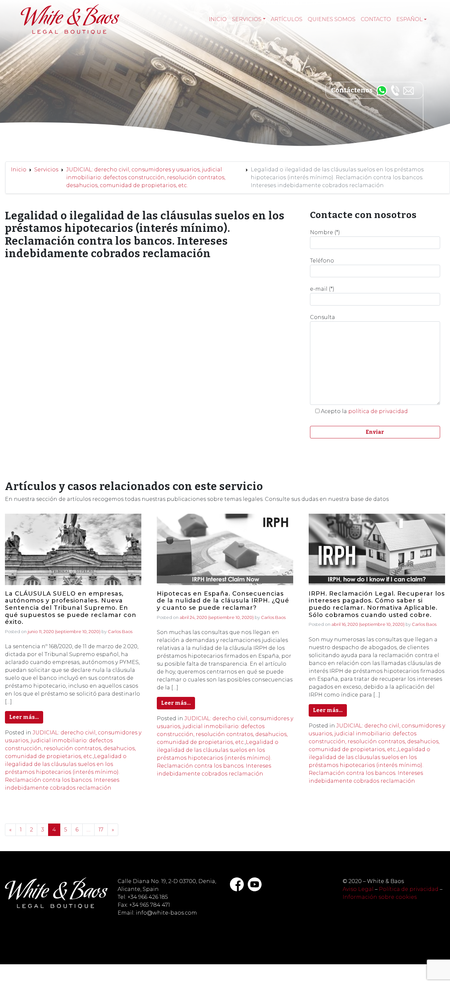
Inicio (218, 19)
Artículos (286, 19)
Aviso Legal (358, 889)
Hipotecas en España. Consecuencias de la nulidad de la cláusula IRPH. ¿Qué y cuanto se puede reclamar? (223, 600)
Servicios (247, 19)
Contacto (376, 19)
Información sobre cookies (380, 897)
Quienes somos (331, 19)
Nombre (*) (325, 232)
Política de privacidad (408, 889)
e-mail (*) (322, 289)
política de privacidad (378, 411)
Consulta (322, 317)
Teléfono (322, 261)
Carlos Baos (120, 631)
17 (100, 829)
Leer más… (24, 717)
